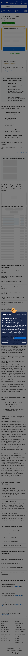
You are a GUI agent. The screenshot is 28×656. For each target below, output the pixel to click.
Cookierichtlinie (5, 342)
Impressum (24, 342)
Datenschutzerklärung (6, 340)
